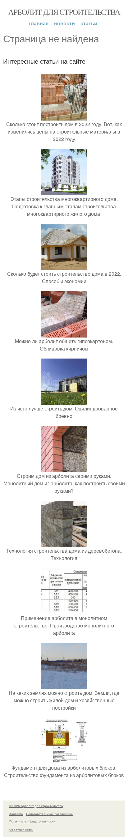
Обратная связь (21, 829)
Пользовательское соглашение (49, 814)
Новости (64, 23)
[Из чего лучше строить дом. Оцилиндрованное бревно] (64, 401)
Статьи (88, 23)
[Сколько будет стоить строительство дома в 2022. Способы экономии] (64, 266)
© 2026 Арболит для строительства (36, 806)
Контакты (16, 814)
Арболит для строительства (64, 11)
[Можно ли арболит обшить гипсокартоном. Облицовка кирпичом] (64, 333)
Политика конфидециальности (32, 821)
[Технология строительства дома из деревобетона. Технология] (64, 543)
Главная (38, 23)
